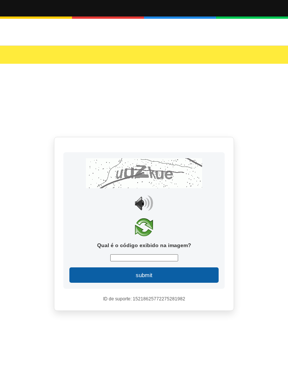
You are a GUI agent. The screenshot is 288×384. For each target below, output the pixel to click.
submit (144, 275)
